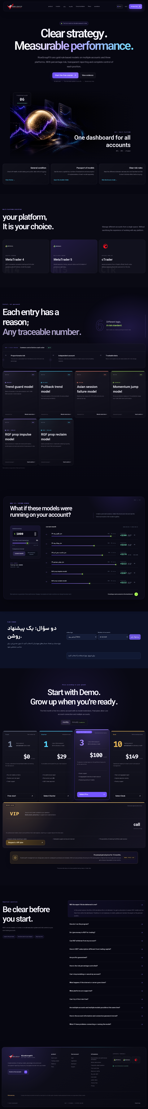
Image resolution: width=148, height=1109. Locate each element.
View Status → (10, 180)
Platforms (53, 1064)
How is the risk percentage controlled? (106, 966)
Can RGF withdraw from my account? (106, 941)
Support (73, 1067)
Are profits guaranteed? (106, 957)
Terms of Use (94, 1083)
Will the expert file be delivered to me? (107, 905)
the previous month (31, 553)
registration (74, 1061)
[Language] (120, 6)
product (50, 6)
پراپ (64, 6)
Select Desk (128, 796)
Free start (20, 796)
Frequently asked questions (97, 1065)
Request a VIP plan (25, 842)
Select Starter (56, 796)
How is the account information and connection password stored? (106, 1016)
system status (94, 1080)
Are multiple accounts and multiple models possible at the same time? (106, 1007)
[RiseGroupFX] (14, 6)
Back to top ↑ (137, 1103)
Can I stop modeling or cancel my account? (106, 974)
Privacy (93, 1086)
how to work (54, 1058)
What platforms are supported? (106, 991)
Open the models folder (61, 180)
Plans (89, 6)
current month (19, 553)
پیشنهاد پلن (135, 637)
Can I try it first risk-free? (106, 999)
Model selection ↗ (30, 414)
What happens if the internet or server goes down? (106, 982)
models (58, 6)
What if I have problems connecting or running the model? (106, 1024)
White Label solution (96, 1062)
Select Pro (92, 794)
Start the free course (65, 75)
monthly (66, 722)
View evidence (87, 75)
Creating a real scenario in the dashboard (122, 594)
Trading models (55, 1061)
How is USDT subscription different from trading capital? (106, 949)
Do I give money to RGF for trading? (106, 932)
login (126, 6)
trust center (139, 414)
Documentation (80, 6)
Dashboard (73, 1064)
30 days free (135, 6)
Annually (78, 722)
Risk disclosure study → (109, 180)
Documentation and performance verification (99, 1058)
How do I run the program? (106, 924)
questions (97, 6)
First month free (95, 1068)
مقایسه (71, 6)
